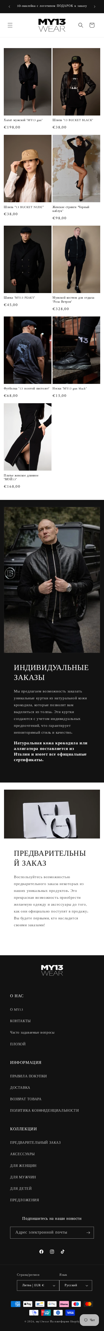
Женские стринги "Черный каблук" (71, 209)
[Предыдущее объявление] (9, 6)
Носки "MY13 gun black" (70, 389)
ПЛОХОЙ (18, 1044)
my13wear (42, 1321)
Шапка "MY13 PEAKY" (19, 298)
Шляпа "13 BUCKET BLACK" (73, 121)
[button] (10, 25)
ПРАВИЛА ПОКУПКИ (28, 1076)
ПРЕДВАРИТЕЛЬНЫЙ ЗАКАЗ (35, 1143)
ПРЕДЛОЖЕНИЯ (24, 1200)
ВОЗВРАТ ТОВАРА (25, 1099)
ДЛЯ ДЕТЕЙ (21, 1189)
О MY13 (16, 1010)
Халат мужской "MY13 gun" (23, 121)
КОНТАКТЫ (20, 1021)
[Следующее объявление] (94, 6)
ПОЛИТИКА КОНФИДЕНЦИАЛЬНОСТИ (44, 1111)
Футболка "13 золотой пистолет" (26, 389)
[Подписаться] (88, 1233)
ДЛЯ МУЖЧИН (23, 1177)
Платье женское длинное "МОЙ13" (21, 478)
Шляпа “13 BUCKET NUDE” (23, 208)
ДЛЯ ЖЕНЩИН (23, 1166)
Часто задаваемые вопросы (32, 1033)
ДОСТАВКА (20, 1088)
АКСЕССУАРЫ (22, 1154)
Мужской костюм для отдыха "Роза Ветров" (73, 300)
